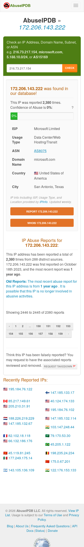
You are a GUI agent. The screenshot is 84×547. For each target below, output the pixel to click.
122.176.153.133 (63, 469)
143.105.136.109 (21, 469)
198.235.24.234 (62, 452)
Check (70, 68)
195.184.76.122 (20, 388)
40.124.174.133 (62, 400)
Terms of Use (53, 515)
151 (48, 326)
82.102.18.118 (19, 435)
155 (21, 334)
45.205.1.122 (60, 444)
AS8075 (40, 150)
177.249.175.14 (20, 457)
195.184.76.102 (62, 409)
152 (58, 326)
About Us (22, 526)
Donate (53, 530)
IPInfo (44, 202)
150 (38, 326)
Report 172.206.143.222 (42, 211)
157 (40, 334)
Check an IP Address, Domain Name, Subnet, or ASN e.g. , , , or (41, 50)
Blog (10, 526)
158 (50, 334)
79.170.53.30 (60, 435)
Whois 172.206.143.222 (42, 223)
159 (60, 334)
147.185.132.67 (20, 423)
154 (11, 334)
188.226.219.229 (21, 418)
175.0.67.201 (60, 461)
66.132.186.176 (20, 440)
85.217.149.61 (19, 400)
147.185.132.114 (63, 418)
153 (68, 326)
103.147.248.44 (62, 426)
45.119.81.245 (19, 452)
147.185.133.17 (62, 392)
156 (30, 334)
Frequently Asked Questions (50, 526)
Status (39, 530)
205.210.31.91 (19, 406)
